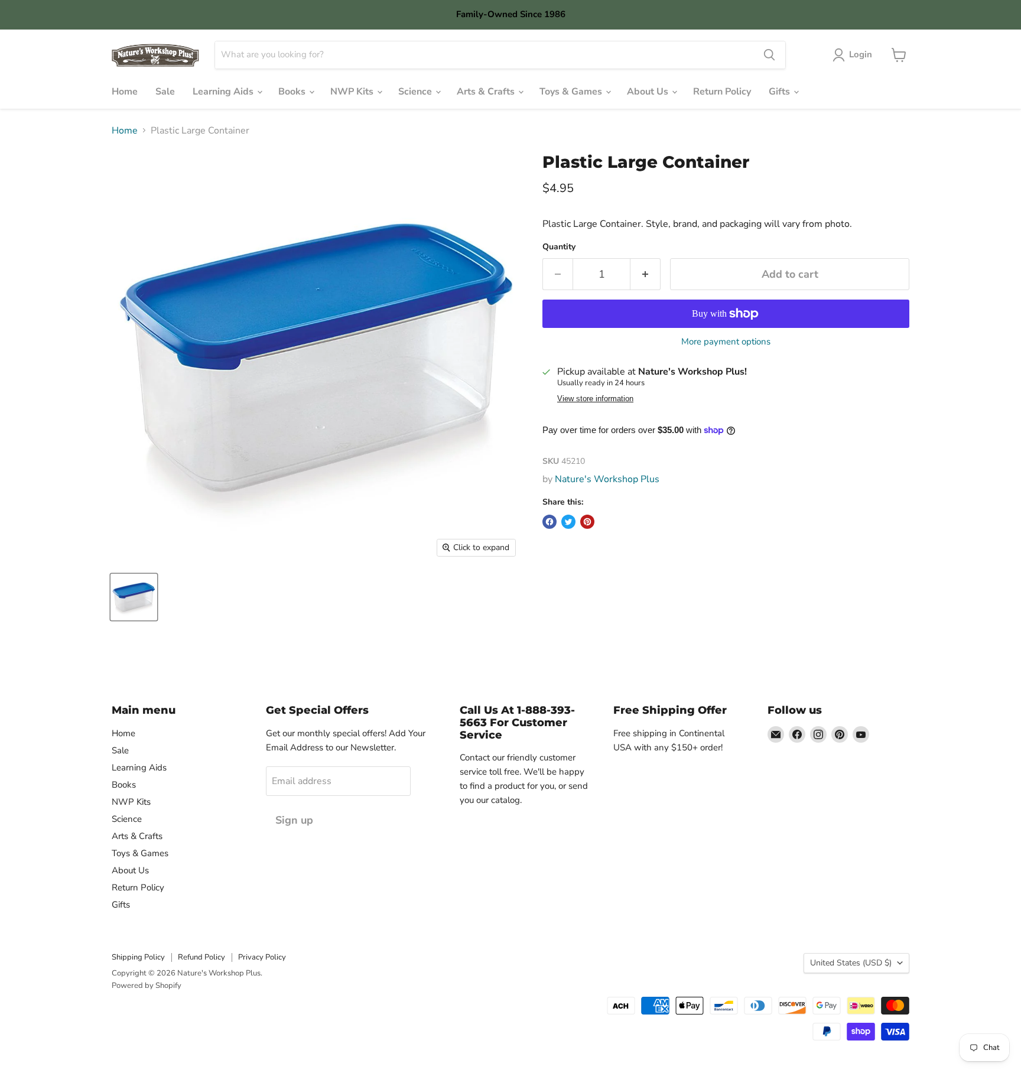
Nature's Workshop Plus (607, 479)
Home (125, 91)
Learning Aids (224, 91)
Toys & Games (571, 91)
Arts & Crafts (487, 91)
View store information (595, 399)
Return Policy (722, 91)
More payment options (725, 342)
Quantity (558, 247)
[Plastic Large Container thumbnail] (133, 597)
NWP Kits (353, 91)
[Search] (769, 55)
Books (293, 91)
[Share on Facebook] (549, 522)
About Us (649, 91)
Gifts (780, 91)
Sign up (294, 820)
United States (851, 962)
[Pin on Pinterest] (587, 522)
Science (416, 91)
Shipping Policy (138, 957)
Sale (165, 91)
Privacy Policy (262, 957)
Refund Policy (201, 957)
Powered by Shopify (146, 985)
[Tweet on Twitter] (568, 522)
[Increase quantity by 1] (645, 274)
